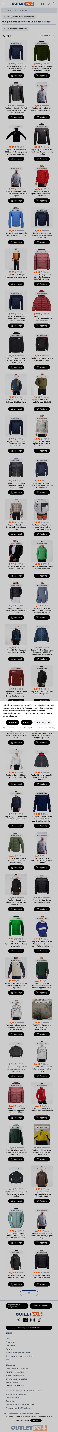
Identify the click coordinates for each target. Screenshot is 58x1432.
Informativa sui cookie (12, 728)
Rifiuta (26, 722)
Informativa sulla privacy (45, 728)
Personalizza (43, 722)
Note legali (27, 728)
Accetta (12, 722)
